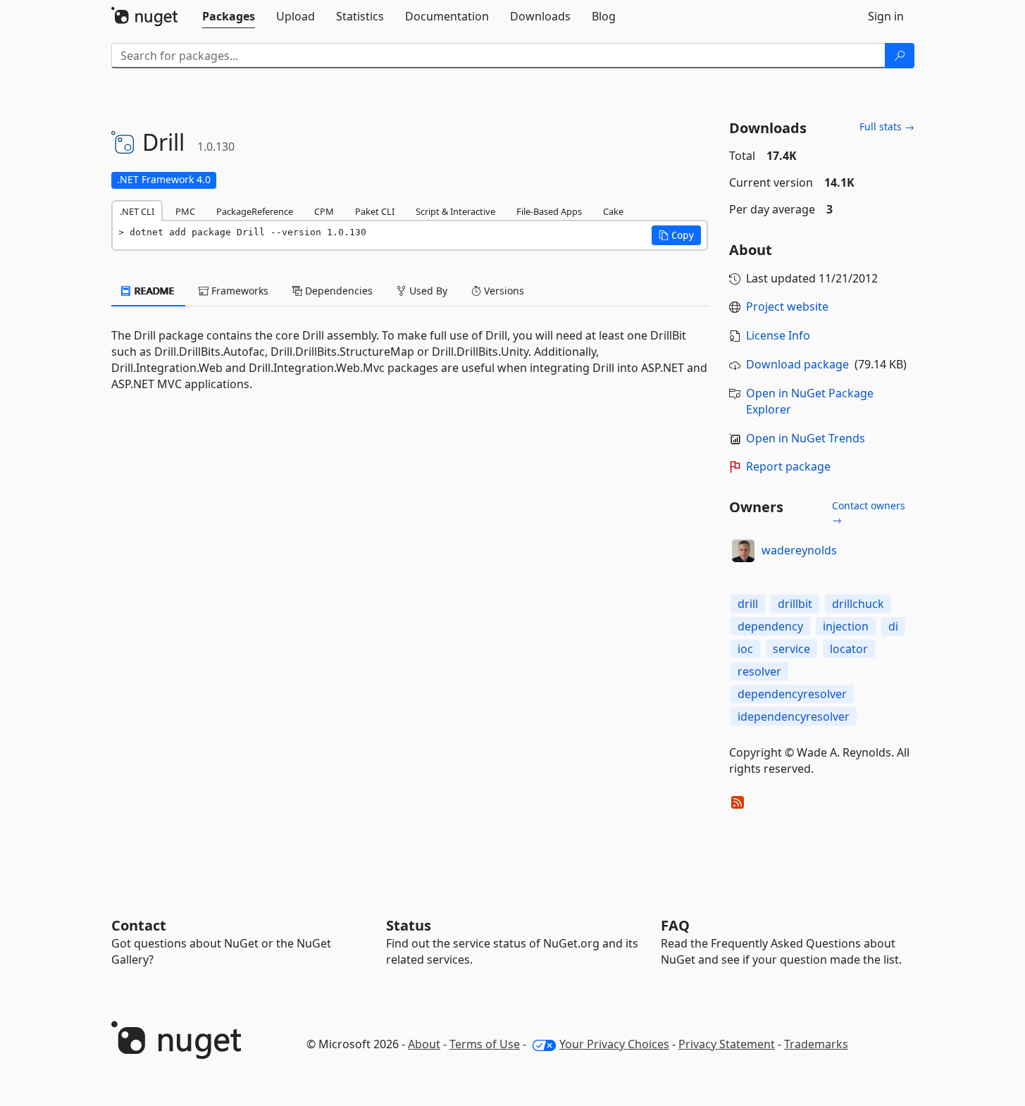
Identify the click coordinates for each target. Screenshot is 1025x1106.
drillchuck (858, 603)
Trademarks (816, 1044)
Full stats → (886, 126)
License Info (778, 335)
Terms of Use (484, 1044)
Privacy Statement (726, 1044)
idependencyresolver (794, 716)
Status (408, 925)
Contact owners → (868, 512)
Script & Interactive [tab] (455, 211)
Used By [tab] (426, 290)
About (424, 1044)
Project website (787, 306)
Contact (138, 925)
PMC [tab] (185, 211)
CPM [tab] (324, 211)
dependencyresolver (792, 694)
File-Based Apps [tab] (549, 211)
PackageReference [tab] (254, 211)
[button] (676, 235)
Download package (797, 364)
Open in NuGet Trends (805, 438)
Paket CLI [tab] (375, 211)
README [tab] (153, 290)
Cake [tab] (613, 211)
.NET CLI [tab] (137, 211)
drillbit (795, 603)
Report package (788, 466)
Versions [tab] (502, 290)
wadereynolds (799, 550)
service (791, 649)
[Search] (899, 55)
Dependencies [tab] (337, 290)
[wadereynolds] (743, 551)
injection (846, 626)
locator (849, 649)
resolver (759, 671)
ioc (745, 649)
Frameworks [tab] (238, 290)
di (893, 626)
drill (748, 603)
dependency (770, 626)
